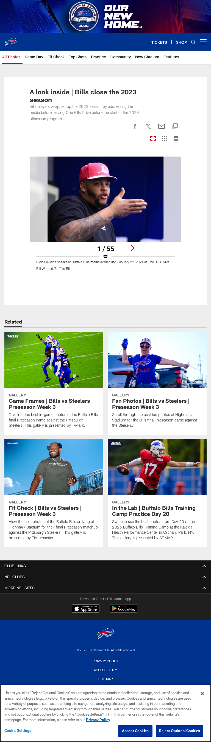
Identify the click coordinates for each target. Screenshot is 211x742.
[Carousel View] (153, 138)
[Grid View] (164, 138)
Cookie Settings (17, 730)
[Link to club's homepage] (11, 39)
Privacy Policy (105, 661)
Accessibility (105, 670)
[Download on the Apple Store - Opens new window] (86, 609)
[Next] (132, 248)
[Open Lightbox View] (105, 217)
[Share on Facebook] (135, 129)
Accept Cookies (135, 731)
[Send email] (161, 129)
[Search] (193, 42)
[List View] (175, 138)
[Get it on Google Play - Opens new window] (123, 611)
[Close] (202, 694)
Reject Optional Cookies (179, 731)
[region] (105, 713)
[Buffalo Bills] (105, 634)
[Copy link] (174, 127)
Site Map (105, 679)
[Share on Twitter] (148, 129)
